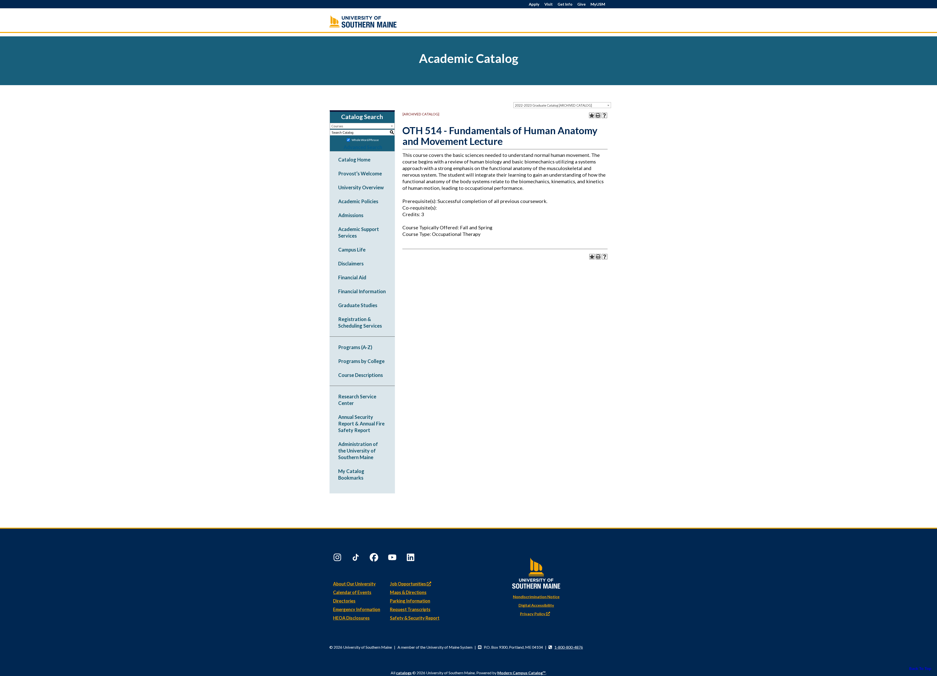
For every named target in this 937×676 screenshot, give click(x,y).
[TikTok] (356, 558)
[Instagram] (338, 558)
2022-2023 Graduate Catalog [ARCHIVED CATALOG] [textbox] (553, 105)
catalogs (404, 672)
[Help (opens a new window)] (604, 115)
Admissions (350, 215)
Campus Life (352, 249)
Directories (344, 601)
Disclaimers (351, 263)
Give (581, 4)
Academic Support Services (358, 232)
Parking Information (410, 601)
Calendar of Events (352, 592)
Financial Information (362, 291)
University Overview (361, 187)
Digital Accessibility (536, 605)
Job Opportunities (408, 583)
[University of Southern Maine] (536, 572)
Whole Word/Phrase (365, 140)
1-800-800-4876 (568, 647)
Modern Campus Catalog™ (521, 672)
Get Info (565, 4)
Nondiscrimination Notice (536, 596)
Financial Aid (352, 277)
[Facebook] (374, 558)
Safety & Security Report (414, 618)
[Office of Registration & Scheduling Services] (373, 21)
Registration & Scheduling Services (360, 322)
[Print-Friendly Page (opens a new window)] (598, 115)
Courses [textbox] (337, 126)
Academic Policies (358, 201)
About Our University (354, 583)
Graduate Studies (357, 305)
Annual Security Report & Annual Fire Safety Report (361, 423)
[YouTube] (393, 558)
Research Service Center (357, 399)
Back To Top (920, 668)
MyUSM (598, 4)
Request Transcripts (410, 609)
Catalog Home (354, 159)
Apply (534, 4)
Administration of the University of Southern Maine (358, 450)
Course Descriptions (360, 375)
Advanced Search (363, 147)
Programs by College (361, 361)
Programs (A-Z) (355, 347)
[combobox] (562, 105)
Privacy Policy (533, 613)
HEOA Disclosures (351, 618)
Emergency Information (356, 609)
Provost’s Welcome (360, 173)
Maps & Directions (408, 592)
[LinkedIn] (411, 558)
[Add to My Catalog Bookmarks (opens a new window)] (591, 115)
